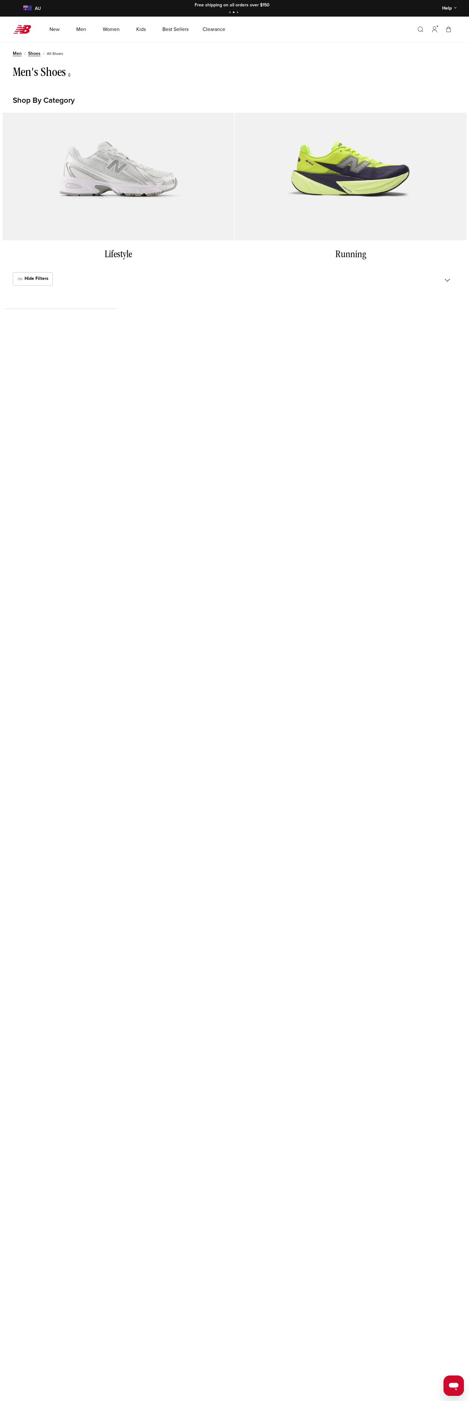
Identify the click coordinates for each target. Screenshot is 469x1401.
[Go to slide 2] (234, 13)
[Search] (420, 29)
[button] (434, 29)
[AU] (27, 8)
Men (17, 53)
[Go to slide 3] (238, 13)
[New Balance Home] (25, 29)
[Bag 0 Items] (448, 29)
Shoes (34, 53)
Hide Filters (35, 278)
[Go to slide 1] (231, 13)
